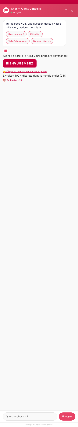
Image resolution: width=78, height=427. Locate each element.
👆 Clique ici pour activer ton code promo (25, 71)
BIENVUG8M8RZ (20, 63)
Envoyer (67, 416)
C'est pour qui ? (16, 34)
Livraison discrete (42, 41)
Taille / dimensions (17, 41)
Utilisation (35, 34)
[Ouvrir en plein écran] (66, 10)
